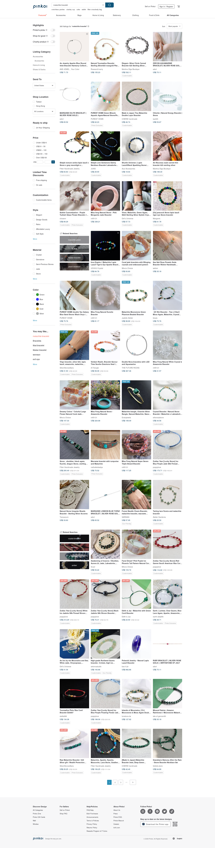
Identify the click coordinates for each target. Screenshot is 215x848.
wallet (84, 9)
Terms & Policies (93, 820)
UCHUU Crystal (97, 268)
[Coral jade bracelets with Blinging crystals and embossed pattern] (136, 245)
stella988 (63, 716)
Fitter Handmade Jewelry (70, 168)
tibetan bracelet (39, 350)
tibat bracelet (38, 345)
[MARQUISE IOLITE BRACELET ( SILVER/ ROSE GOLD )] (74, 96)
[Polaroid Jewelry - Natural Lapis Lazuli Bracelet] (136, 644)
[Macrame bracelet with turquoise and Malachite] (105, 444)
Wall (34, 820)
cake (78, 9)
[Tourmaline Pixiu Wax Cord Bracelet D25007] (74, 693)
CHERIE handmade (129, 119)
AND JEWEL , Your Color (69, 69)
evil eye (36, 359)
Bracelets (37, 340)
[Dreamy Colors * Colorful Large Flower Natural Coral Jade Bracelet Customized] (74, 395)
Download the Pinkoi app (156, 824)
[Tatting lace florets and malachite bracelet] (167, 494)
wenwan (36, 354)
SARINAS (125, 517)
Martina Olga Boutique (130, 69)
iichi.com (116, 827)
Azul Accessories (128, 168)
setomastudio (96, 666)
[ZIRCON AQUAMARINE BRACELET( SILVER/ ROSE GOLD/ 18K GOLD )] (167, 46)
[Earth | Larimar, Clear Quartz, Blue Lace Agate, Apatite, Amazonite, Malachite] (167, 594)
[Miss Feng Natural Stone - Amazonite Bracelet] (105, 395)
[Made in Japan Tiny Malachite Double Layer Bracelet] (136, 96)
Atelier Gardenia (159, 517)
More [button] (35, 239)
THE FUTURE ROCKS (130, 367)
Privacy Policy (92, 824)
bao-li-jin (125, 666)
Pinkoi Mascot (118, 820)
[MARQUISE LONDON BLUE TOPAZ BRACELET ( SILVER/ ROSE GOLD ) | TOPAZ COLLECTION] (105, 494)
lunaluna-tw (126, 716)
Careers (116, 824)
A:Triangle (95, 367)
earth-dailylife (158, 616)
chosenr (63, 218)
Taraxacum (64, 517)
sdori (155, 69)
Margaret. (157, 218)
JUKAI (93, 168)
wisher (155, 268)
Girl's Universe (127, 218)
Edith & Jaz (126, 616)
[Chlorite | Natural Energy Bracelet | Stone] (167, 96)
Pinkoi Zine (37, 813)
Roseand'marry (97, 69)
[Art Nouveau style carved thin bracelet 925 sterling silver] (167, 146)
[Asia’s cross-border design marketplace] (40, 6)
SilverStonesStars (67, 367)
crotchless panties (58, 9)
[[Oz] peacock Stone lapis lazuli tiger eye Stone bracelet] (167, 196)
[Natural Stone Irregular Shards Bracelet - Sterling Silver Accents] (74, 494)
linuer (93, 566)
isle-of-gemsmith (159, 716)
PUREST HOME (97, 119)
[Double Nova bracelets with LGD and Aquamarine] (136, 345)
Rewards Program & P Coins (97, 831)
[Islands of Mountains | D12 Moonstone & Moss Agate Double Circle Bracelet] (136, 693)
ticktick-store (158, 766)
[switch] (44, 30)
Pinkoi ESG (117, 817)
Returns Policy (92, 827)
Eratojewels (126, 417)
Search (109, 4)
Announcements (92, 817)
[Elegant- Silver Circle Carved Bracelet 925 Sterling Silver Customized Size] (136, 46)
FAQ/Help (90, 810)
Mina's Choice (127, 268)
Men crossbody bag (95, 9)
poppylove (157, 467)
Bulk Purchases (92, 813)
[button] (53, 161)
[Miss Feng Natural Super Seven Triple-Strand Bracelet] (136, 444)
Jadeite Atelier (127, 318)
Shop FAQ (63, 813)
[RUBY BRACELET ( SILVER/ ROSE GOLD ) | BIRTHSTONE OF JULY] (167, 644)
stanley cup (70, 9)
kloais (155, 318)
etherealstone (158, 417)
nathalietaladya (97, 467)
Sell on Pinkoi (150, 6)
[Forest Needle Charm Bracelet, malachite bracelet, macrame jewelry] (136, 494)
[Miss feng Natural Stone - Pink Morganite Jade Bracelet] (105, 196)
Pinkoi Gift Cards (39, 817)
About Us (116, 810)
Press (115, 813)
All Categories (38, 810)
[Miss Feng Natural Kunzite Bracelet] (105, 295)
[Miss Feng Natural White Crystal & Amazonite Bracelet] (167, 345)
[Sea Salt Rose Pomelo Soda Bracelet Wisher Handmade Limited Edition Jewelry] (167, 245)
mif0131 (94, 218)
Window (35, 824)
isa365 (155, 119)
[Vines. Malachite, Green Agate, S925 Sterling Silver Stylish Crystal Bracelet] (136, 196)
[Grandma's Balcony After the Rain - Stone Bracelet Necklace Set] (167, 743)
